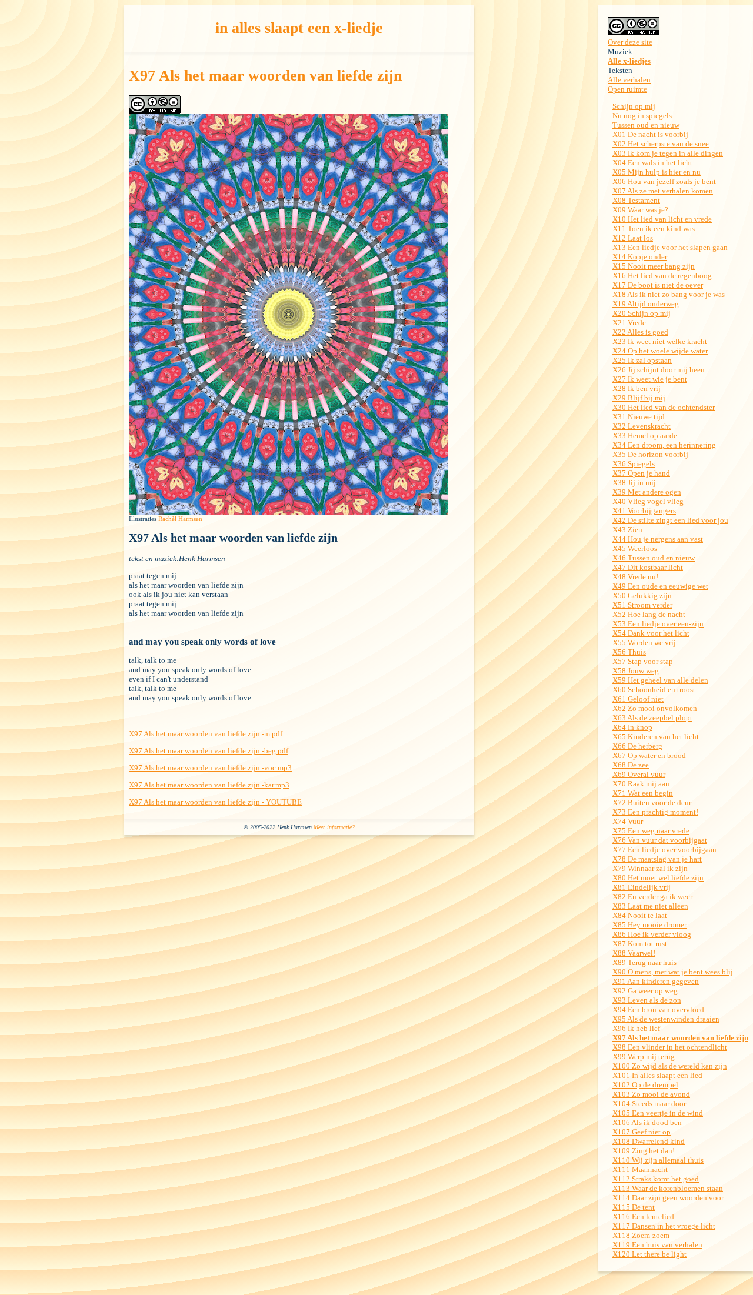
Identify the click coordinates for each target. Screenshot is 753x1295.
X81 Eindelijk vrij (641, 887)
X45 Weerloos (634, 548)
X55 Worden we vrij (644, 642)
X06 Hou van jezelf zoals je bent (664, 181)
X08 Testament (636, 200)
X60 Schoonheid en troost (653, 689)
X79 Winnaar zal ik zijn (650, 868)
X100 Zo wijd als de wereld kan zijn (669, 1066)
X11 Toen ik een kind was (653, 228)
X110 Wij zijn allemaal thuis (658, 1160)
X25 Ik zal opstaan (642, 360)
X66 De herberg (637, 746)
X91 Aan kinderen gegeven (655, 981)
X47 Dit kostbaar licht (647, 567)
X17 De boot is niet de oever (657, 285)
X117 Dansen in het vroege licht (663, 1225)
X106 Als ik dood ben (647, 1122)
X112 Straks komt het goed (655, 1178)
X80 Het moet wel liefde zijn (658, 877)
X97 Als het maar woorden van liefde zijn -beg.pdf (208, 750)
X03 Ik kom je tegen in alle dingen (667, 153)
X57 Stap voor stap (642, 661)
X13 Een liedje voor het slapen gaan (670, 247)
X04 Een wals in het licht (652, 162)
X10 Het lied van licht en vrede (662, 219)
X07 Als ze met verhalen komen (662, 190)
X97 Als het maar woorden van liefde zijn (680, 1037)
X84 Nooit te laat (639, 915)
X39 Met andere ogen (646, 492)
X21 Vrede (629, 322)
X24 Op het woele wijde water (660, 350)
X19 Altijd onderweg (645, 303)
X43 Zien (627, 529)
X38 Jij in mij (634, 482)
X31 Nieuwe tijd (638, 416)
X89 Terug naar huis (644, 962)
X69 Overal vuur (638, 774)
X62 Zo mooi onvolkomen (654, 708)
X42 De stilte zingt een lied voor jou (670, 520)
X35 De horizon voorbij (650, 454)
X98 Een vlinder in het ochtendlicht (669, 1047)
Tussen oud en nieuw (645, 125)
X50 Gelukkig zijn (642, 595)
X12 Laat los (632, 237)
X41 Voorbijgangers (644, 510)
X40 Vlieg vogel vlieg (648, 501)
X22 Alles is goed (640, 332)
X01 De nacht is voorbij (650, 134)
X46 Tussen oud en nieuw (653, 557)
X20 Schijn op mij (641, 313)
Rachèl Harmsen (180, 518)
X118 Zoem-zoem (640, 1235)
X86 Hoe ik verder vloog (651, 934)
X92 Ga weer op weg (645, 990)
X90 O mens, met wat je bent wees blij (672, 971)
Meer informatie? (334, 827)
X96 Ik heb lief (636, 1028)
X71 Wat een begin (642, 793)
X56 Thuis (629, 652)
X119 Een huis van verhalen (657, 1244)
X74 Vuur (627, 821)
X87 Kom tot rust (639, 943)
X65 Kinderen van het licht (655, 736)
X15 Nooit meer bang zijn (653, 266)
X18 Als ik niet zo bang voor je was (668, 294)
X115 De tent (633, 1207)
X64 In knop (632, 727)
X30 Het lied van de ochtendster (663, 407)
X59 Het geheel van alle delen (660, 680)
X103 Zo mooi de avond (651, 1094)
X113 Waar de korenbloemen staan (667, 1188)
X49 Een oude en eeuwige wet (660, 586)
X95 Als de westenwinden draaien (665, 1018)
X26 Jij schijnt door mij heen (658, 369)
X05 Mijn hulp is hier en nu (656, 172)
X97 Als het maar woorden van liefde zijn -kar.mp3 (209, 784)
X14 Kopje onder (639, 256)
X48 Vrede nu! (635, 576)
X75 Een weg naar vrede (650, 830)
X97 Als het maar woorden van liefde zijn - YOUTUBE (215, 801)
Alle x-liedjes (629, 60)
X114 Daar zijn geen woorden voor (668, 1197)
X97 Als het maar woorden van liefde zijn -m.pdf (205, 733)
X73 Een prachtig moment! (655, 811)
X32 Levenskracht (641, 426)
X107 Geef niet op (641, 1131)
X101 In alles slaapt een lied (657, 1075)
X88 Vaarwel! (633, 953)
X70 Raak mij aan (640, 783)
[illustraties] (288, 512)
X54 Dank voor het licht (650, 633)
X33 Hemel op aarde (644, 435)
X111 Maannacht (640, 1169)
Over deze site (630, 42)
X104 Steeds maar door (649, 1103)
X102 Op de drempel (645, 1084)
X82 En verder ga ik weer (652, 896)
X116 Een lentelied (643, 1216)
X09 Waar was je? (640, 209)
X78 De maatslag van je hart (657, 859)
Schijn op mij (633, 106)
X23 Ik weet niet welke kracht (659, 341)
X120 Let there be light (649, 1254)
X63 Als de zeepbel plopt (652, 717)
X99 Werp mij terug (643, 1056)
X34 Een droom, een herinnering (664, 444)
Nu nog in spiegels (642, 115)
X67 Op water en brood (649, 755)
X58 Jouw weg (635, 670)
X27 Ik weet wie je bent (649, 379)
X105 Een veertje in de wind (657, 1113)
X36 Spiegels (633, 463)
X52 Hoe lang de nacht (648, 614)
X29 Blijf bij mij (638, 397)
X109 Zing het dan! (643, 1150)
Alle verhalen (629, 79)
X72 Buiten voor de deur (651, 802)
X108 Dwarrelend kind (648, 1141)
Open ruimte (627, 89)
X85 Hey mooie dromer (649, 924)
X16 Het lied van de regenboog (662, 275)
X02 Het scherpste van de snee (660, 143)
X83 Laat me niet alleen (650, 906)
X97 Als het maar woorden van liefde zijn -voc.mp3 (210, 767)
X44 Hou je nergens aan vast (657, 539)
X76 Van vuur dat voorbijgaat (659, 840)
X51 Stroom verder (642, 604)
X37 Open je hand (641, 473)
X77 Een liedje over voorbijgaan (664, 849)
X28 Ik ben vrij (636, 388)
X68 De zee (630, 764)
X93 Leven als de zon (646, 1000)
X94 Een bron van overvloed (658, 1009)
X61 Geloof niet (638, 699)
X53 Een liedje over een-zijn (658, 623)
